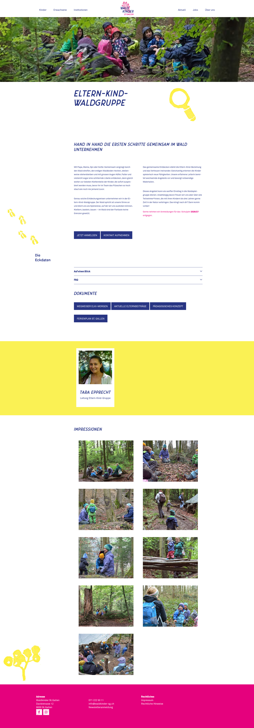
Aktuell (182, 10)
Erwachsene (60, 10)
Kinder (42, 10)
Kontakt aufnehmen (116, 235)
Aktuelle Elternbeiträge (130, 306)
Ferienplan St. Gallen (91, 319)
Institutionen (80, 10)
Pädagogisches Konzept (168, 306)
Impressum (147, 700)
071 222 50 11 (96, 700)
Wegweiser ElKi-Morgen (92, 306)
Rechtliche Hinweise (152, 704)
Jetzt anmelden (87, 235)
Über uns (210, 10)
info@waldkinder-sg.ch (101, 704)
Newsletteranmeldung (101, 707)
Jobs (195, 10)
